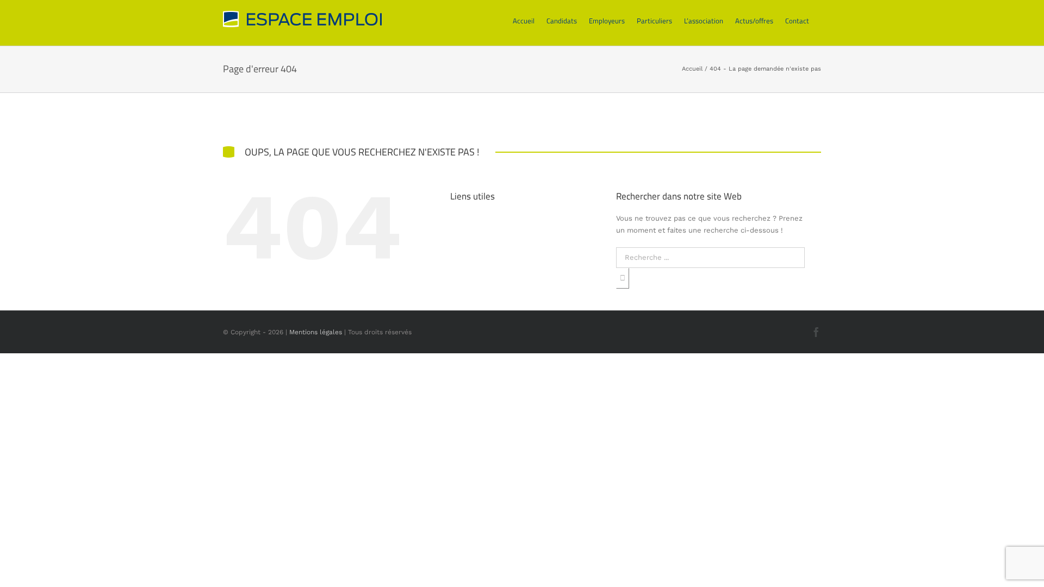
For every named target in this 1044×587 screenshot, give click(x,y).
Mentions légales (315, 332)
